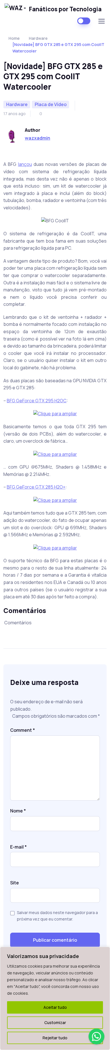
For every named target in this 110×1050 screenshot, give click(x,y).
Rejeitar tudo (55, 1037)
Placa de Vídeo (51, 104)
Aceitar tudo (55, 1007)
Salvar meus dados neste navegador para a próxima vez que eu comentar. (57, 915)
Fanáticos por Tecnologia (65, 9)
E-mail (18, 847)
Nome (18, 811)
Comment (22, 730)
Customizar (55, 1022)
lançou (25, 164)
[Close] (104, 951)
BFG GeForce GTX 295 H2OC (37, 400)
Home (14, 38)
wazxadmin (37, 138)
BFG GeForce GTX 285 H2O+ (36, 487)
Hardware (38, 38)
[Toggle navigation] (101, 21)
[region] (55, 998)
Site (14, 883)
